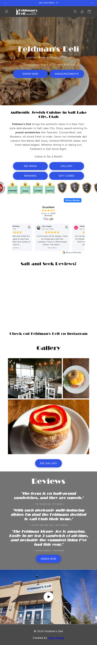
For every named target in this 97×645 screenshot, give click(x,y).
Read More (49, 248)
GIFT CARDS (67, 175)
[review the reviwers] (26, 228)
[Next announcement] (91, 3)
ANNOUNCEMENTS (67, 73)
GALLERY (66, 166)
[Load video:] (48, 597)
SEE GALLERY (48, 463)
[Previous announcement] (5, 3)
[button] (6, 11)
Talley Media (56, 637)
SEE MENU (30, 166)
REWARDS (30, 175)
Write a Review (73, 200)
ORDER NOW (30, 73)
